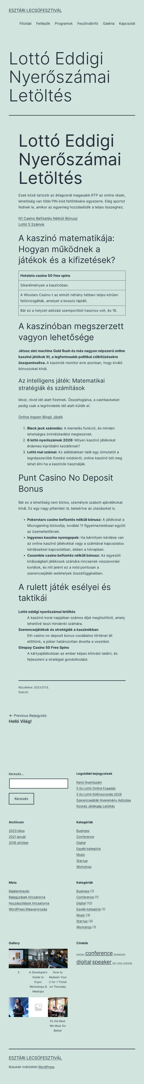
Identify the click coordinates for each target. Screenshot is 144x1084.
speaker (102, 962)
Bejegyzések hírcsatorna (27, 897)
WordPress (46, 1067)
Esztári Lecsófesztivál (35, 10)
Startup (82, 861)
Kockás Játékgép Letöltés (95, 806)
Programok (64, 23)
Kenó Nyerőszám (89, 782)
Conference (85, 837)
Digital (81, 843)
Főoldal (25, 23)
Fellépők (43, 23)
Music (80, 854)
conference (99, 953)
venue (119, 963)
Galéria (108, 23)
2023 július (17, 831)
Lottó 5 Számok (31, 224)
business (80, 954)
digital (83, 962)
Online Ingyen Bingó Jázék (40, 417)
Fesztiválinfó (87, 23)
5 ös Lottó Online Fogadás (96, 788)
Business (82, 831)
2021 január (17, 837)
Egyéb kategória (88, 848)
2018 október (19, 843)
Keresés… (16, 774)
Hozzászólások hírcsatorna (29, 903)
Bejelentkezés (19, 891)
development (119, 954)
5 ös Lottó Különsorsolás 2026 (99, 794)
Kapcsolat (127, 23)
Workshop (83, 867)
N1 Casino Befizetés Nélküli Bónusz (48, 218)
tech (114, 963)
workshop (127, 963)
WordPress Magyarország (28, 909)
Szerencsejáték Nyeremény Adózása (103, 800)
